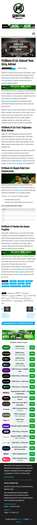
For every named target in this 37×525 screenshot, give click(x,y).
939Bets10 (5, 283)
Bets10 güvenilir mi (13, 101)
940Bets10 (21, 283)
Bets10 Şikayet (18, 301)
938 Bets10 (21, 281)
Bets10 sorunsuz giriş (19, 163)
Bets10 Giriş (5, 286)
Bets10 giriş (20, 190)
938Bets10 (13, 281)
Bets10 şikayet (20, 272)
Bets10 (7, 78)
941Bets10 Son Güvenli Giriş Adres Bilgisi (31, 315)
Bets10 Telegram (9, 477)
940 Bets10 (13, 283)
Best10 (26, 296)
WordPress (20, 519)
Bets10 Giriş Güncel (25, 298)
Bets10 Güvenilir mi (7, 301)
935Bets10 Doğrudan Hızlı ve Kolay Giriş (5, 315)
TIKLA (32, 347)
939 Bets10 (29, 281)
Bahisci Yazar (22, 68)
